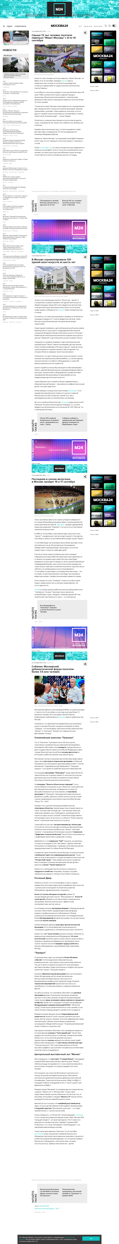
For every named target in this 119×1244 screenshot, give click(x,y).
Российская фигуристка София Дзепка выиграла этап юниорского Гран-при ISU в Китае (15, 307)
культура (5, 163)
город (4, 125)
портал (64, 81)
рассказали (38, 1134)
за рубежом (6, 87)
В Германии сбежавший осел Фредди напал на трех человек (14, 188)
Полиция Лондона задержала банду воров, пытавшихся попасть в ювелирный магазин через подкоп (14, 141)
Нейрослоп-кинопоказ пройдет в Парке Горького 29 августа (15, 160)
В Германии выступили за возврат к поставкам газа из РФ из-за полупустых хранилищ (15, 297)
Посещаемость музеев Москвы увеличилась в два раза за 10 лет (49, 203)
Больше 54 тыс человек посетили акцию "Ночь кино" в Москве (72, 203)
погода (11, 135)
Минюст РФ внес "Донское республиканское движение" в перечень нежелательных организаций (15, 112)
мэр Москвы (37, 1212)
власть (4, 201)
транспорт (6, 280)
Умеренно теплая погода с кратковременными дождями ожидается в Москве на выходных (13, 131)
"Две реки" (60, 524)
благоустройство (15, 125)
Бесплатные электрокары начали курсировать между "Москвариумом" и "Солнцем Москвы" (15, 287)
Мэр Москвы (8, 55)
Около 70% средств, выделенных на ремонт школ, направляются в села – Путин (49, 421)
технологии (20, 251)
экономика (10, 182)
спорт (4, 95)
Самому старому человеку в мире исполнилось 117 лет (13, 84)
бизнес (5, 182)
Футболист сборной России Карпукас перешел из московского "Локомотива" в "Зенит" (15, 218)
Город (48, 31)
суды (4, 106)
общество (5, 135)
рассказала (72, 390)
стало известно (45, 147)
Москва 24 (59, 25)
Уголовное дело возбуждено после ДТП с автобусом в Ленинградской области (15, 257)
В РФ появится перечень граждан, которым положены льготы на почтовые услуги (13, 207)
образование (6, 251)
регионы (14, 106)
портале (61, 310)
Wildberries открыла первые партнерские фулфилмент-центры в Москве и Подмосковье (14, 178)
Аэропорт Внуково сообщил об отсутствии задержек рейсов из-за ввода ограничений (14, 276)
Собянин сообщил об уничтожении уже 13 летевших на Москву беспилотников (15, 75)
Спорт (48, 475)
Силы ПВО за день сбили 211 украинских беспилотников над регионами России (15, 151)
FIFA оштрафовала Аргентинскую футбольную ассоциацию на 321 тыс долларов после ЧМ (14, 266)
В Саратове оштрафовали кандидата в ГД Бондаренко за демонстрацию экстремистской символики (15, 102)
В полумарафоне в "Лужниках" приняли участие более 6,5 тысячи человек (50, 609)
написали (79, 1115)
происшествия (7, 145)
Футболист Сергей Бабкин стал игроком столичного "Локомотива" (15, 92)
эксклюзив (18, 322)
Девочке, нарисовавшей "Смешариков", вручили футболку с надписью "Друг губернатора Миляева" (15, 237)
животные (5, 172)
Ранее (36, 589)
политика (8, 106)
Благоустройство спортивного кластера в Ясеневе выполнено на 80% (15, 122)
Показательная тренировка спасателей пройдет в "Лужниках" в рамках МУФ (71, 1192)
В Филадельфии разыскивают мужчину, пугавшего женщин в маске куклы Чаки (15, 227)
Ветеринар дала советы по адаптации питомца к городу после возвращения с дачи (15, 318)
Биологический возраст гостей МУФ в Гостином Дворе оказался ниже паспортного (49, 1192)
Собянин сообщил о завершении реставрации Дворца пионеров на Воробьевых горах (72, 421)
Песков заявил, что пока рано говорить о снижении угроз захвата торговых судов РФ (15, 197)
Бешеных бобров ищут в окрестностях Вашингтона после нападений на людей (15, 169)
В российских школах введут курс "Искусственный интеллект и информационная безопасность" (13, 247)
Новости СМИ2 (36, 244)
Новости (9, 50)
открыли (64, 402)
